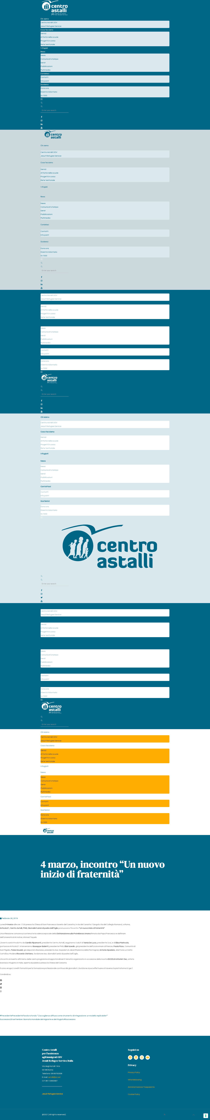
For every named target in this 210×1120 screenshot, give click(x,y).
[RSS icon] (165, 1114)
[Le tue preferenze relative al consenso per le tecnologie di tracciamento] (205, 1115)
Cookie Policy (134, 1094)
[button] (68, 980)
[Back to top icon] (193, 1115)
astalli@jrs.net (54, 1077)
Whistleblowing (135, 1080)
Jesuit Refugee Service (52, 1094)
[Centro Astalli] (55, 15)
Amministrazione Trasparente (141, 1087)
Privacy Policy (134, 1072)
